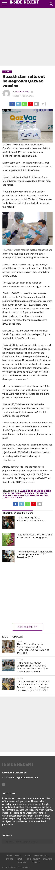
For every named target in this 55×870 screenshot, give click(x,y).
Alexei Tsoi (26, 491)
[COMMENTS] (42, 103)
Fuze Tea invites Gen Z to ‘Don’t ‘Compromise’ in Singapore (34, 536)
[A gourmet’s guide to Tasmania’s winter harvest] (8, 522)
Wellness (35, 862)
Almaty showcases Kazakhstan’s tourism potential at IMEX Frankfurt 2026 (34, 554)
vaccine (17, 498)
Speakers (47, 859)
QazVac (44, 495)
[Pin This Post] (30, 103)
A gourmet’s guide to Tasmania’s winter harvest (31, 519)
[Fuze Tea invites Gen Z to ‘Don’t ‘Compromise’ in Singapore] (8, 539)
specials (7, 498)
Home (9, 856)
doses (47, 491)
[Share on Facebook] (12, 103)
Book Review (33, 859)
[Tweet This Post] (18, 103)
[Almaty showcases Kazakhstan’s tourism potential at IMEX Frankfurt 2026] (8, 556)
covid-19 (38, 491)
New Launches (41, 856)
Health (19, 859)
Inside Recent (22, 91)
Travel (27, 856)
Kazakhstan (32, 495)
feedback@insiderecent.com (23, 777)
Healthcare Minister (14, 493)
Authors (22, 862)
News (18, 856)
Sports (9, 859)
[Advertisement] (27, 36)
